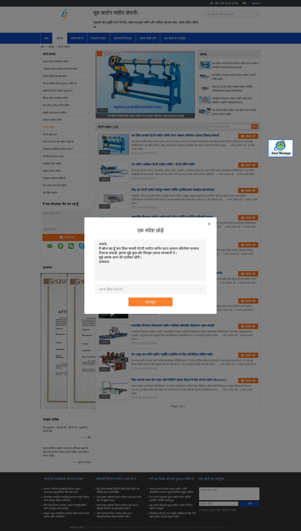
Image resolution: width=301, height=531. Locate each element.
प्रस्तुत (150, 301)
